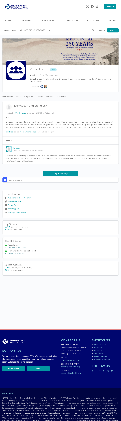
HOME (8, 20)
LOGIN (8, 227)
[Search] (93, 30)
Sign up (113, 30)
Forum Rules (13, 205)
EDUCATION (93, 20)
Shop (38, 369)
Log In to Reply (60, 173)
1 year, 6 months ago (27, 132)
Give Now (13, 369)
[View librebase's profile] (9, 149)
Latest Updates (100, 356)
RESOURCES (48, 20)
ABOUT (112, 20)
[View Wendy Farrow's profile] (9, 107)
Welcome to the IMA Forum (19, 198)
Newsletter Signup (102, 359)
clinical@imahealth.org (70, 367)
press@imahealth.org (70, 360)
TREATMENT (26, 20)
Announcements (15, 201)
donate (110, 6)
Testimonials (99, 353)
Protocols (98, 348)
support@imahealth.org (71, 373)
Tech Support (13, 209)
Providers (98, 350)
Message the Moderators (18, 212)
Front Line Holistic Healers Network (22, 251)
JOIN (7, 229)
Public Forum (13, 245)
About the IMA (100, 345)
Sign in (102, 30)
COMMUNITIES (71, 20)
